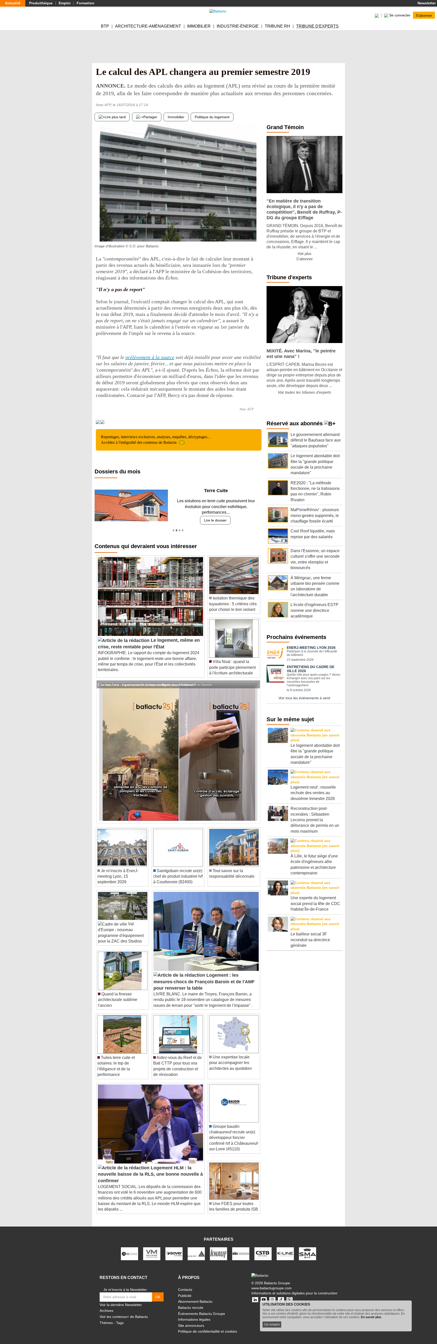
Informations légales (194, 1314)
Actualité (12, 3)
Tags (120, 1317)
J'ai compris (272, 1324)
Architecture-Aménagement (148, 26)
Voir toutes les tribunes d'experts (304, 392)
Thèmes (106, 1317)
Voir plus (304, 253)
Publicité (184, 1290)
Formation (85, 3)
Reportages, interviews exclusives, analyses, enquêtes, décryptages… (156, 440)
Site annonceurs (191, 1320)
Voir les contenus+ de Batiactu (124, 1311)
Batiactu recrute (190, 1302)
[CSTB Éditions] (263, 1248)
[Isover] (174, 1248)
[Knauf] (218, 1248)
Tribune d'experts (317, 26)
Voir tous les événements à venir (304, 698)
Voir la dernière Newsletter (121, 1299)
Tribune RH (277, 26)
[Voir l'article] (255, 679)
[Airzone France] (129, 1248)
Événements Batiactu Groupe (201, 1308)
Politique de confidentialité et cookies (207, 1326)
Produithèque (41, 3)
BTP (105, 26)
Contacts (185, 1284)
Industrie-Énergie (238, 26)
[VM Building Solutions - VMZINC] (151, 1248)
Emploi (65, 3)
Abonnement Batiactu (195, 1296)
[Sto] (240, 1248)
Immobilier (199, 26)
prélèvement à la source (149, 357)
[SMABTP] (307, 1248)
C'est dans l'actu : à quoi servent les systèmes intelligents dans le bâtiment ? (146, 678)
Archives (106, 1305)
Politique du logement (212, 117)
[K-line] (285, 1248)
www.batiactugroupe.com (271, 1282)
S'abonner (424, 15)
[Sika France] (196, 1248)
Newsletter (426, 3)
